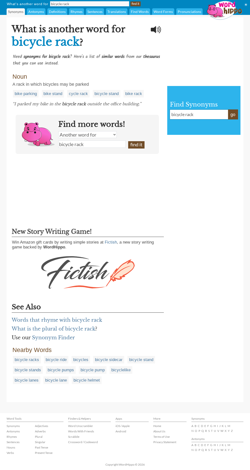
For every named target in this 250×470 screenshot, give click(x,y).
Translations (116, 12)
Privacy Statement (164, 442)
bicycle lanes (27, 380)
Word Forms (163, 12)
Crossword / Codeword (83, 442)
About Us (159, 431)
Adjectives (41, 426)
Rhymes (77, 12)
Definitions (57, 12)
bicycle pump (93, 370)
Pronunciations (189, 12)
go (232, 114)
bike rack (133, 93)
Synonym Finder (53, 338)
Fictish (111, 242)
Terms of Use (161, 436)
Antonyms (36, 12)
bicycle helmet (86, 380)
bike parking (26, 93)
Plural (38, 436)
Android (120, 431)
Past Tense (41, 447)
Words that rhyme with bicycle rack (57, 320)
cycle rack (78, 93)
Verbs (10, 453)
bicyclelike (121, 370)
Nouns (11, 447)
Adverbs (40, 431)
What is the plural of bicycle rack (53, 329)
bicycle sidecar (109, 359)
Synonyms (15, 12)
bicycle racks (27, 359)
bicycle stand (106, 93)
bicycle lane (56, 380)
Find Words (140, 12)
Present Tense (43, 453)
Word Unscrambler (80, 426)
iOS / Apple (122, 426)
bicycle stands (28, 370)
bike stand (52, 93)
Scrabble (73, 436)
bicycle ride (56, 359)
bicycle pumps (61, 370)
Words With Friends (81, 431)
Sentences (95, 12)
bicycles (80, 359)
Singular (40, 442)
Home (157, 426)
